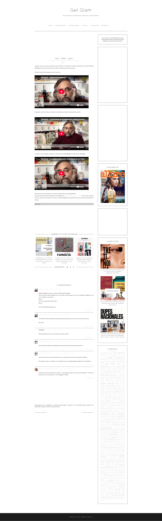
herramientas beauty (108, 413)
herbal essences (118, 411)
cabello (102, 376)
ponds (112, 464)
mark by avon (110, 436)
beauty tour (121, 364)
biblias (123, 368)
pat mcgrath (105, 455)
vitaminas (122, 496)
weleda (108, 499)
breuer (123, 372)
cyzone (102, 389)
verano (112, 494)
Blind (118, 371)
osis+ (124, 452)
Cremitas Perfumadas (47, 368)
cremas (102, 388)
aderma (102, 354)
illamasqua (113, 415)
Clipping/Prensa (74, 25)
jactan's (102, 419)
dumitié (106, 394)
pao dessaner (118, 454)
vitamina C (115, 496)
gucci (107, 408)
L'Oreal (108, 423)
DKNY (112, 393)
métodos (117, 441)
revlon (123, 470)
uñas (115, 492)
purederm (106, 469)
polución (102, 464)
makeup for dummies (106, 432)
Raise (117, 469)
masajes (107, 438)
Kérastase (123, 419)
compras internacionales (107, 385)
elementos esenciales (118, 396)
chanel (107, 380)
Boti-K (119, 372)
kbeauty (109, 419)
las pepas (115, 428)
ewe (113, 400)
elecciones (109, 396)
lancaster (118, 425)
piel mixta (107, 461)
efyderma (102, 396)
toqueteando (110, 488)
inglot (115, 416)
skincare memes (109, 478)
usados (102, 494)
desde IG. (123, 391)
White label (117, 499)
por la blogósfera (120, 464)
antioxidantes (104, 359)
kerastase (118, 419)
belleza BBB (121, 366)
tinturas (102, 486)
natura (123, 446)
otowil (101, 454)
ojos (123, 451)
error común (103, 399)
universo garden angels (106, 492)
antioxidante (119, 357)
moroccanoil (103, 445)
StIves (106, 481)
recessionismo (109, 470)
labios (123, 424)
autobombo (103, 361)
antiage (109, 357)
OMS (113, 452)
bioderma (114, 369)
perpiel (109, 457)
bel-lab (114, 366)
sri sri (123, 480)
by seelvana (120, 374)
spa (107, 480)
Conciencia (103, 386)
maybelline (111, 439)
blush (101, 372)
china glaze (122, 380)
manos (119, 432)
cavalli (106, 377)
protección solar (112, 467)
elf (124, 396)
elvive (113, 397)
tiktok (123, 484)
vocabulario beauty (106, 497)
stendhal (102, 481)
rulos (119, 472)
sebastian (120, 473)
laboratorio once (104, 425)
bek (110, 366)
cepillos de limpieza (115, 378)
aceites (115, 353)
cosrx (119, 386)
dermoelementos (110, 391)
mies (124, 442)
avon (114, 361)
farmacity (106, 404)
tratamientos (121, 488)
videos (119, 494)
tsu (106, 491)
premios (112, 466)
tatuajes (117, 481)
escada (109, 399)
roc (107, 472)
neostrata (104, 449)
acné (123, 353)
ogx (120, 451)
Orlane (120, 452)
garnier (120, 405)
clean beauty (115, 382)
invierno (105, 418)
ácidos (120, 353)
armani (113, 359)
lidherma (103, 429)
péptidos (122, 456)
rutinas (123, 472)
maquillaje (113, 434)
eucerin (102, 400)
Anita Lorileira (44, 314)
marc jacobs (122, 434)
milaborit (102, 444)
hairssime (102, 410)
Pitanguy (123, 462)
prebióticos (107, 466)
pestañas (122, 457)
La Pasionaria (122, 422)
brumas (107, 374)
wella (112, 499)
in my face (110, 416)
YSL (121, 499)
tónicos (123, 486)
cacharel (117, 375)
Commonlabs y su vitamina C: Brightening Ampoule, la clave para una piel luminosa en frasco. (44, 260)
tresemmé (102, 491)
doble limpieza (118, 393)
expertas (113, 402)
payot (109, 455)
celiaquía (119, 377)
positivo (102, 466)
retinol (118, 470)
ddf (106, 389)
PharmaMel (102, 459)
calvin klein (122, 375)
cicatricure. (102, 382)
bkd (114, 371)
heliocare (108, 411)
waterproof (102, 499)
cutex (123, 388)
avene (107, 361)
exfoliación (122, 400)
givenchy (103, 408)
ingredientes (121, 416)
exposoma (119, 402)
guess (114, 408)
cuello (114, 388)
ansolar (123, 356)
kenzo (113, 419)
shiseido (121, 475)
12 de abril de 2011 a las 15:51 (64, 341)
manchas (114, 433)
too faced (103, 488)
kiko (105, 421)
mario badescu (103, 436)
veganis (108, 494)
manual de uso (104, 434)
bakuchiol (122, 361)
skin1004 (102, 478)
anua (110, 359)
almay (105, 356)
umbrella (123, 491)
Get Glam (81, 10)
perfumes (103, 457)
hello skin (112, 411)
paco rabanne (107, 454)
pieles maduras (105, 463)
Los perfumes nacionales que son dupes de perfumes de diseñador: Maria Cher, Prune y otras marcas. (113, 335)
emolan (123, 397)
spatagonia (118, 480)
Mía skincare (114, 442)
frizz (115, 405)
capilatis (102, 377)
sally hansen (104, 473)
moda (123, 444)
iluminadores (121, 415)
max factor (103, 439)
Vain (40, 289)
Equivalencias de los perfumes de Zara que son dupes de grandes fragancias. (112, 303)
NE (122, 447)
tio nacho (107, 486)
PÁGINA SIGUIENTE (40, 412)
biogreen (119, 369)
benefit (113, 368)
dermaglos (122, 389)
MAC (113, 431)
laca (114, 425)
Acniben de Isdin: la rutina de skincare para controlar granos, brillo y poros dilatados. (84, 260)
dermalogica (103, 391)
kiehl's (102, 421)
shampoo (115, 475)
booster (115, 372)
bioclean (110, 369)
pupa (101, 469)
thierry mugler (117, 484)
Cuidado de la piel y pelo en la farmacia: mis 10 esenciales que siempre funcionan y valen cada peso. (64, 260)
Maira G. (90, 517)
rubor (116, 472)
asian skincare (120, 359)
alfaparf (123, 354)
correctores (114, 386)
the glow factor (104, 484)
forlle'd (108, 405)
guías (117, 408)
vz (124, 497)
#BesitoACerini (104, 352)
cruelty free (109, 388)
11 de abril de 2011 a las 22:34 (51, 289)
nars (119, 445)
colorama (116, 383)
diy (109, 393)
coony (108, 386)
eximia (109, 402)
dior (106, 393)
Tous (116, 488)
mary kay (116, 436)
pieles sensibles (115, 462)
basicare (107, 362)
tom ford (118, 486)
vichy (115, 494)
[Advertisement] (64, 44)
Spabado (111, 480)
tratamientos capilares (106, 489)
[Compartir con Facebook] (70, 267)
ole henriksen (108, 452)
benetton (118, 368)
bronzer (102, 374)
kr (115, 421)
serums (110, 475)
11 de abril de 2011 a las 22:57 (60, 314)
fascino (110, 404)
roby (105, 472)
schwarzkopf (114, 473)
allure (101, 356)
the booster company (111, 483)
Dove (123, 393)
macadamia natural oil (120, 431)
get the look (117, 407)
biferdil (102, 369)
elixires (102, 397)
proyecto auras (121, 467)
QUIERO (112, 469)
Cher (111, 380)
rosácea (110, 472)
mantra (123, 432)
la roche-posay (114, 424)
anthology (102, 358)
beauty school (110, 364)
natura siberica (104, 447)
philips (108, 459)
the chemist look (120, 483)
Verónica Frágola (46, 341)
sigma (106, 476)
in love (105, 416)
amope (108, 356)
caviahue (109, 377)
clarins (108, 382)
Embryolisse (118, 397)
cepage (107, 379)
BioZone (111, 371)
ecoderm (118, 394)
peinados (113, 456)
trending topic (119, 489)
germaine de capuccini (106, 407)
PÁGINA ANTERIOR (87, 412)
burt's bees (113, 374)
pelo (118, 455)
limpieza (109, 429)
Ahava (119, 354)
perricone (115, 457)
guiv (120, 408)
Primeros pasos (60, 25)
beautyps (104, 366)
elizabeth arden (108, 397)
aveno (111, 361)
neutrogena (110, 449)
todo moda (113, 486)
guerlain (111, 408)
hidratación (121, 413)
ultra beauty (117, 491)
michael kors (119, 442)
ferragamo (119, 404)
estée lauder (121, 399)
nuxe (114, 451)
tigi (121, 484)
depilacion (115, 389)
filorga (102, 405)
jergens (105, 419)
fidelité (123, 404)
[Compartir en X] (67, 267)
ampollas (113, 356)
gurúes (123, 408)
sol (118, 478)
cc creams (114, 377)
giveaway (123, 407)
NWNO (117, 451)
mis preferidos (116, 444)
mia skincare (108, 442)
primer (116, 466)
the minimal (111, 484)
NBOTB (119, 447)
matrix (119, 438)
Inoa (101, 418)
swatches (110, 482)
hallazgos (108, 410)
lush (104, 431)
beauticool (118, 362)
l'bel (124, 421)
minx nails (108, 444)
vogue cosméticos (118, 497)
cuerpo (119, 388)
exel (117, 400)
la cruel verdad (115, 422)
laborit (110, 425)
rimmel (102, 472)
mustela (108, 445)
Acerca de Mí (95, 25)
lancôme (122, 426)
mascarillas (113, 438)
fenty (115, 404)
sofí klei (115, 478)
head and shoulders (116, 410)
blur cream (122, 371)
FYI (117, 405)
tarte (115, 481)
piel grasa (118, 459)
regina (114, 470)
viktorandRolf (109, 495)
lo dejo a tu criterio (118, 429)
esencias (114, 399)
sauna (109, 473)
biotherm (106, 371)
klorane (108, 421)
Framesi (112, 405)
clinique (123, 382)
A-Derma (111, 352)
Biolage (123, 369)
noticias (110, 451)
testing (121, 481)
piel (112, 459)
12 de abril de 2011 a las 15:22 (54, 330)
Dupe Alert (112, 394)
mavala (123, 438)
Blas (116, 371)
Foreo (105, 405)
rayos (120, 469)
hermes (123, 411)
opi (117, 452)
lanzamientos (106, 427)
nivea (121, 449)
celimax (123, 377)
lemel (123, 428)
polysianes (108, 464)
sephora (106, 475)
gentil (123, 405)
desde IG (117, 391)
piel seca (113, 461)
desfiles (102, 393)
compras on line (120, 385)
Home (50, 25)
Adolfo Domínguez (109, 354)
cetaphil (102, 380)
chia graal (115, 380)
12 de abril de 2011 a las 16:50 (65, 368)
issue (116, 418)
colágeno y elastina (106, 383)
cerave (123, 378)
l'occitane (102, 422)
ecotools (122, 394)
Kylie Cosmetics (119, 421)
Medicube (118, 439)
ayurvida (118, 361)
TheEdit (85, 25)
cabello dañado (110, 376)
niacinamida (117, 449)
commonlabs (122, 383)
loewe (101, 431)
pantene (112, 454)
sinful (121, 476)
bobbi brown (108, 372)
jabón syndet (121, 418)
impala (102, 416)
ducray (102, 394)
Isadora (110, 418)
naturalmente (113, 447)
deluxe (109, 389)
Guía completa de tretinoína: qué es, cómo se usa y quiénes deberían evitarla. (112, 271)
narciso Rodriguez (114, 445)
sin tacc (117, 476)
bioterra (102, 371)
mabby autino (109, 431)
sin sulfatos (111, 477)
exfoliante (103, 402)
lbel (120, 428)
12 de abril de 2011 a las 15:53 (64, 353)
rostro (113, 472)
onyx (115, 452)
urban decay (121, 492)
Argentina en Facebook (72, 195)
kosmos (113, 421)
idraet (109, 415)
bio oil (105, 369)
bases (102, 363)
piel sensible (121, 461)
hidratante (103, 415)
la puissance (104, 424)
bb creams (112, 362)
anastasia (119, 356)
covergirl (123, 386)
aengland (116, 354)
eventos (108, 401)
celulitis (102, 378)
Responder (89, 310)
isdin (113, 418)
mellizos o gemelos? (109, 441)
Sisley (124, 476)
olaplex (102, 452)
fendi (113, 404)
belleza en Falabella (105, 368)
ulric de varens (110, 491)
